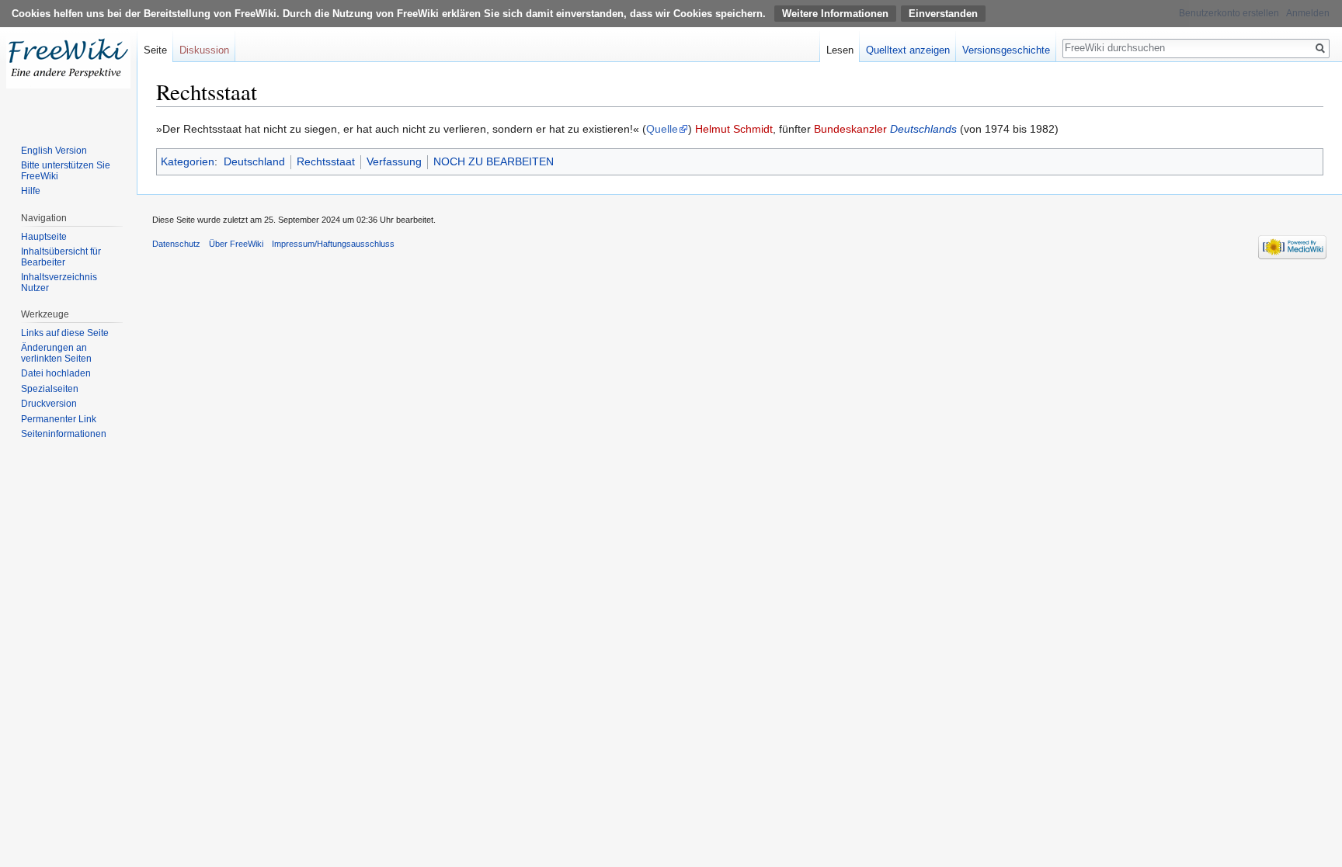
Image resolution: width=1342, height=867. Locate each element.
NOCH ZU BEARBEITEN (493, 161)
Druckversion (49, 403)
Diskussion (204, 50)
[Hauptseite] (68, 62)
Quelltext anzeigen (908, 50)
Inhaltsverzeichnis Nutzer (59, 282)
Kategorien (187, 161)
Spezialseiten (49, 388)
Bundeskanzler (850, 129)
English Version (54, 150)
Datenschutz (176, 243)
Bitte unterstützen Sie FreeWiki (65, 171)
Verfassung (394, 161)
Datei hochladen (56, 373)
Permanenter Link (58, 419)
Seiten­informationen (63, 433)
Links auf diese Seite (65, 333)
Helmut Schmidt (734, 129)
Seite (155, 50)
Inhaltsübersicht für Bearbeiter (61, 257)
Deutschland (254, 161)
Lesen (840, 50)
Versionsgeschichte (1006, 50)
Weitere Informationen (835, 13)
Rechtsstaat (326, 161)
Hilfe (30, 191)
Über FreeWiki (236, 243)
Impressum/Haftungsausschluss (333, 243)
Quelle (662, 129)
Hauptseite (44, 236)
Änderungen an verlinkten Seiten (56, 353)
